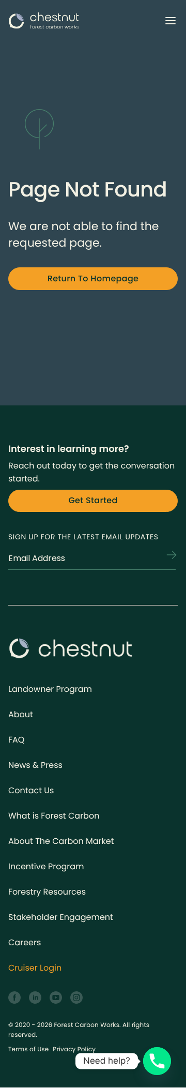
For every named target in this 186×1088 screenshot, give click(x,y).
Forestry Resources (47, 892)
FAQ (16, 740)
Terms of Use (28, 1049)
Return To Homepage (93, 278)
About (20, 714)
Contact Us (31, 790)
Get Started (92, 500)
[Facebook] (14, 997)
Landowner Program (50, 689)
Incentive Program (46, 866)
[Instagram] (76, 997)
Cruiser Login (34, 968)
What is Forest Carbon (53, 816)
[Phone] (157, 1061)
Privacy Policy (74, 1049)
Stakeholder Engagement (60, 917)
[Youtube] (56, 997)
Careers (24, 942)
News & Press (35, 765)
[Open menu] (170, 20)
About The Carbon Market (61, 841)
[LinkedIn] (35, 997)
